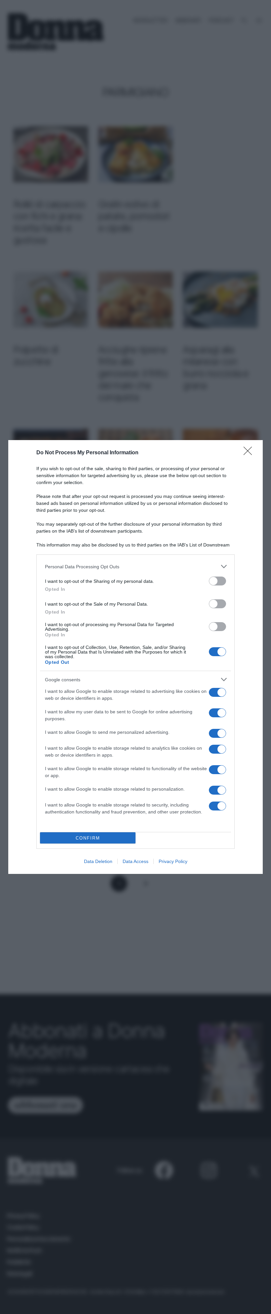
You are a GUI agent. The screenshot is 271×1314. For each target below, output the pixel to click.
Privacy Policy (173, 861)
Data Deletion (98, 861)
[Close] (250, 453)
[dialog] (135, 657)
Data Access (135, 861)
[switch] (217, 581)
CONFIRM (88, 838)
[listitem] (135, 566)
